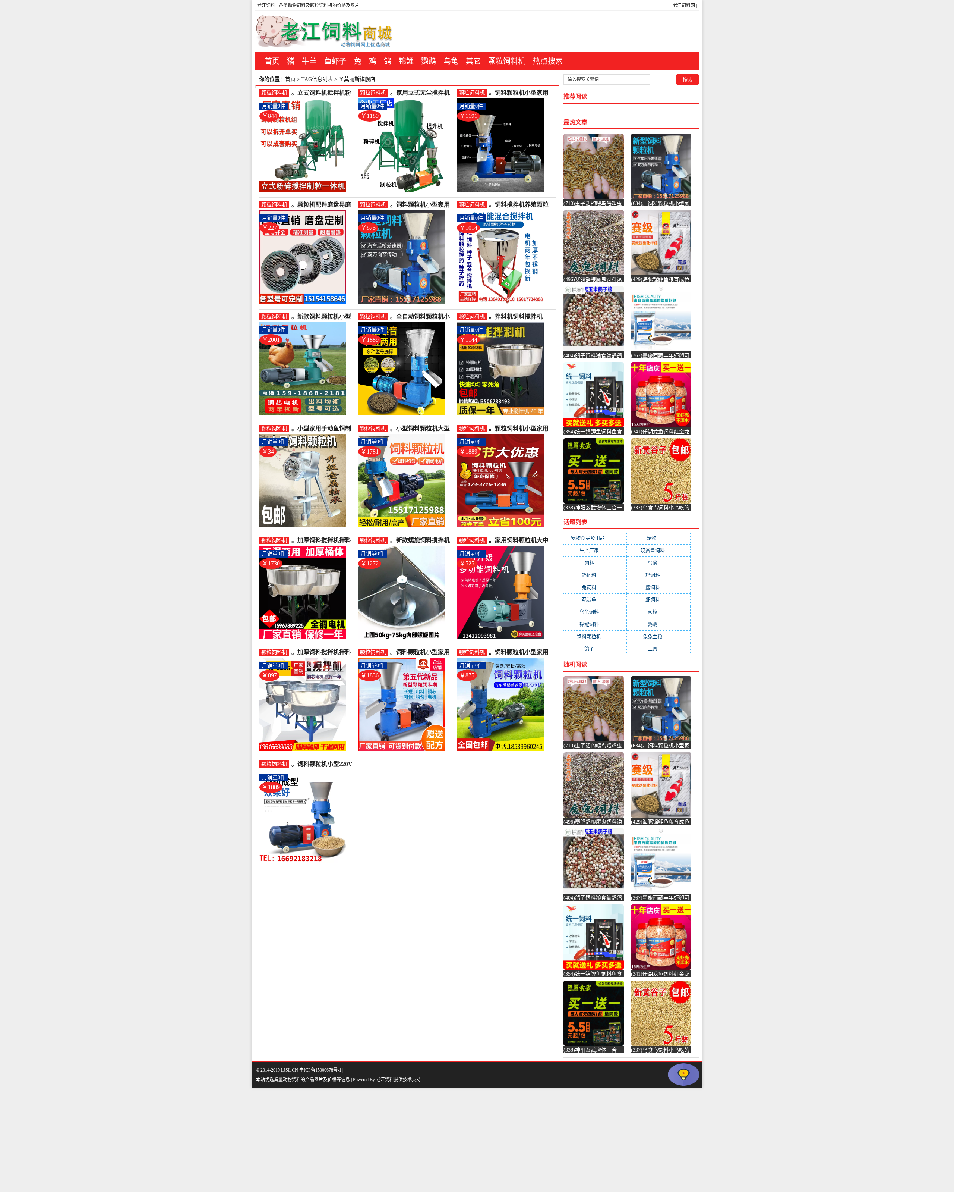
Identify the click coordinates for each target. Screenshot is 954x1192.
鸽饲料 (595, 575)
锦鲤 (406, 61)
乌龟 (450, 61)
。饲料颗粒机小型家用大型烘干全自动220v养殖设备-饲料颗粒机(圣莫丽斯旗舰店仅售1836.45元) (422, 652)
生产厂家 (595, 550)
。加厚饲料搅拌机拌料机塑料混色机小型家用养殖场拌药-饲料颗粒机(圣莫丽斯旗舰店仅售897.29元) (322, 652)
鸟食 (658, 562)
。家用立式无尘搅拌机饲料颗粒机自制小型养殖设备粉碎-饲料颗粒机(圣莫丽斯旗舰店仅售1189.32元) (421, 93)
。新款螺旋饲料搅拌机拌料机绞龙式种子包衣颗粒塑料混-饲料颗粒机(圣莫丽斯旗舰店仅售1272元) (421, 540)
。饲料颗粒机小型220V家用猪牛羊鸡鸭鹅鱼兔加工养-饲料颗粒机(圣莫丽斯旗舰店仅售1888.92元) (323, 764)
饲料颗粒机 (595, 636)
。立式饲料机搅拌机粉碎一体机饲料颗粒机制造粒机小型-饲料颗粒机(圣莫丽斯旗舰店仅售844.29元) (322, 93)
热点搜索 (548, 61)
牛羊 (309, 61)
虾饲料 (658, 599)
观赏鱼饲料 (659, 550)
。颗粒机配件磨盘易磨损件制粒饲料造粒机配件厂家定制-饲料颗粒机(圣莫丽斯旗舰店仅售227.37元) (322, 204)
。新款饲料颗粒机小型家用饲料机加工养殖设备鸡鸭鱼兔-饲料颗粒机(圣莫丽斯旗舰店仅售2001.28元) (322, 316)
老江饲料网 (684, 5)
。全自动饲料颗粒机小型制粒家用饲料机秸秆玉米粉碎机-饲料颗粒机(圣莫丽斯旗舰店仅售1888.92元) (421, 316)
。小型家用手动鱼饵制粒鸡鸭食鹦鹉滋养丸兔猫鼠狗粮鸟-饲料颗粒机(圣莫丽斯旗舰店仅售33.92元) (322, 428)
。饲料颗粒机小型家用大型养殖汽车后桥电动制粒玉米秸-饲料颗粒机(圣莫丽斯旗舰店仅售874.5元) (421, 204)
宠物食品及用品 (595, 538)
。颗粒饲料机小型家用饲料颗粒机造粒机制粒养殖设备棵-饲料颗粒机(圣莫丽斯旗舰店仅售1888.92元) (519, 428)
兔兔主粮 (658, 636)
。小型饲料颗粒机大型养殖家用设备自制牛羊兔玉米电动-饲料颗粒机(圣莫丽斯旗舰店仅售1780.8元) (421, 428)
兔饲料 (595, 587)
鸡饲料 (658, 575)
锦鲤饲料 (595, 624)
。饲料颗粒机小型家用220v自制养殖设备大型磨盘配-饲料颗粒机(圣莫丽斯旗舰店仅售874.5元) (520, 652)
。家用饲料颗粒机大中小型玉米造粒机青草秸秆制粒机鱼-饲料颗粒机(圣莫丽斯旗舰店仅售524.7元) (519, 540)
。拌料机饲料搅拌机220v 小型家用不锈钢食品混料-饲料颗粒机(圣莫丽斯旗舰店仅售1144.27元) (520, 316)
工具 (658, 649)
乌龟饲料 (595, 612)
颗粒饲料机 (506, 61)
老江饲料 (266, 5)
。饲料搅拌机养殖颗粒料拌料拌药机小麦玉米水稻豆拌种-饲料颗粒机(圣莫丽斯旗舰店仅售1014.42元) (519, 204)
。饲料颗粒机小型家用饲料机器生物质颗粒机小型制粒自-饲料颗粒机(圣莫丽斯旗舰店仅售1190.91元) (519, 93)
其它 (473, 61)
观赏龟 (595, 599)
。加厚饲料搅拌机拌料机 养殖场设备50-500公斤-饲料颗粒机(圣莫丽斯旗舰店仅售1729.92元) (323, 540)
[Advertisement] (223, 1140)
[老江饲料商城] (324, 31)
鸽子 (595, 649)
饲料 (595, 562)
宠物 (659, 538)
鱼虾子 (335, 61)
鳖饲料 (658, 587)
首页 (272, 61)
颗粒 (658, 612)
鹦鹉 (428, 61)
